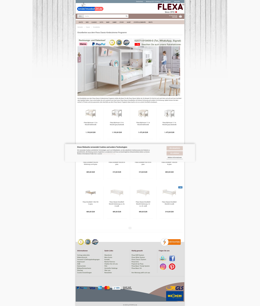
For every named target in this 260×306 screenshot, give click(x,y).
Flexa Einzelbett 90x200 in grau (117, 163)
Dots (101, 22)
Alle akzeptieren (174, 148)
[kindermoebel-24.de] (130, 8)
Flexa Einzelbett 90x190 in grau (143, 163)
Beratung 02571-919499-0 (153, 1)
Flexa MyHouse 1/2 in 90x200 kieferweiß (90, 123)
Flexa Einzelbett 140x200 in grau (169, 163)
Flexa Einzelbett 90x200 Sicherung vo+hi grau (90, 163)
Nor (87, 22)
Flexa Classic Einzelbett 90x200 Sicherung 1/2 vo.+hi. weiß (143, 204)
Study (122, 22)
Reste (150, 22)
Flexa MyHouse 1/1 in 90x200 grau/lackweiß (169, 123)
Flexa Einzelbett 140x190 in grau (90, 203)
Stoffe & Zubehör (140, 22)
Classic (94, 22)
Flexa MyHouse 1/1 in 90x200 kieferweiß (143, 123)
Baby (107, 22)
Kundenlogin (167, 1)
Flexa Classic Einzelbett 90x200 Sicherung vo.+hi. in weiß (117, 204)
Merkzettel (177, 1)
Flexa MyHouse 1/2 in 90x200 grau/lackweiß (117, 123)
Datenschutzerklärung (108, 154)
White (81, 22)
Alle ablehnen (174, 153)
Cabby (115, 22)
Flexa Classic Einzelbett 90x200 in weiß (169, 203)
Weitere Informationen (175, 157)
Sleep (129, 22)
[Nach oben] (254, 302)
